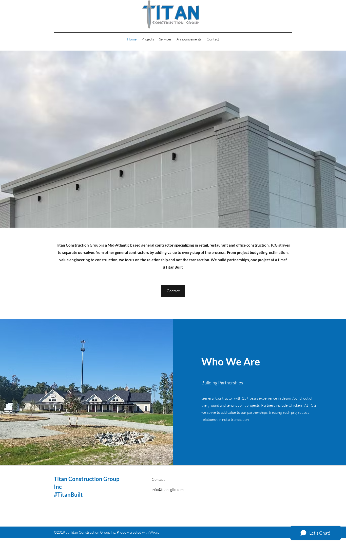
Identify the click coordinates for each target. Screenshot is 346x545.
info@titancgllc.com (168, 489)
